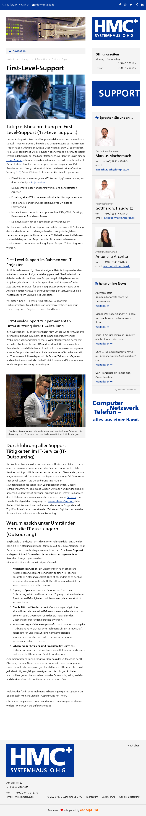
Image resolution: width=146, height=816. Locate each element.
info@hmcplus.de (20, 796)
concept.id (89, 810)
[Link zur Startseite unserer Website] (40, 775)
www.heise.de (129, 389)
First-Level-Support (60, 59)
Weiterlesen (102, 305)
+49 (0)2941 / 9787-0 (22, 792)
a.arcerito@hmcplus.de (116, 266)
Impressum (92, 796)
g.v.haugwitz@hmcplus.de (119, 217)
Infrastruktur (41, 59)
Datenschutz (108, 796)
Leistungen (25, 59)
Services (71, 497)
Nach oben (134, 745)
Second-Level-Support (61, 501)
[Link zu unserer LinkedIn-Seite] (142, 4)
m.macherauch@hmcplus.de (112, 169)
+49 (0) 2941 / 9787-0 (115, 161)
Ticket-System (14, 160)
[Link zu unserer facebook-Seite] (120, 4)
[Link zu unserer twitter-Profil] (131, 4)
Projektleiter (37, 182)
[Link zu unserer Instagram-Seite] (125, 4)
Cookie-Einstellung (129, 796)
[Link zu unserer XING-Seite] (137, 4)
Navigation (19, 50)
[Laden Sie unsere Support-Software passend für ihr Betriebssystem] (116, 93)
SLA (18, 172)
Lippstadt (71, 810)
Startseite (10, 59)
